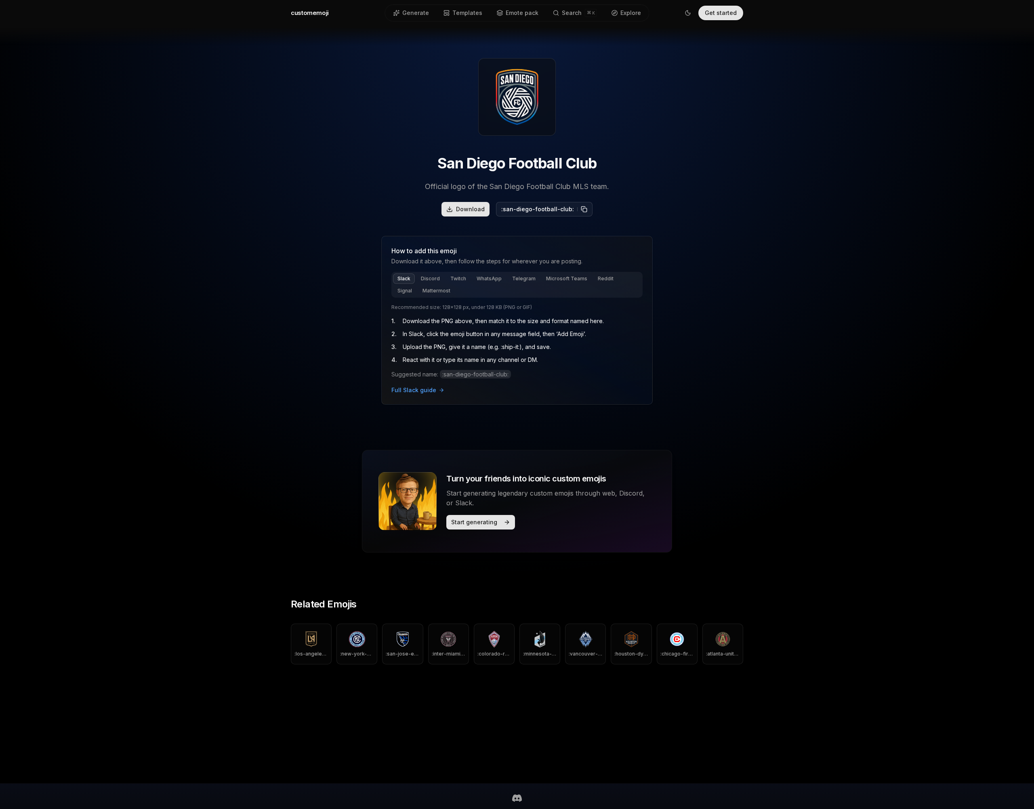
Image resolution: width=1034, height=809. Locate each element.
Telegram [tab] (524, 278)
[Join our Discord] (517, 798)
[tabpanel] (517, 349)
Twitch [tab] (458, 278)
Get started (721, 12)
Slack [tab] (403, 278)
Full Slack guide (413, 390)
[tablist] (517, 285)
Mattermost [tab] (436, 291)
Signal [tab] (404, 291)
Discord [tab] (430, 278)
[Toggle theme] (688, 13)
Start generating (474, 522)
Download (470, 209)
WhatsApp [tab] (489, 278)
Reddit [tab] (606, 278)
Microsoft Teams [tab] (566, 278)
